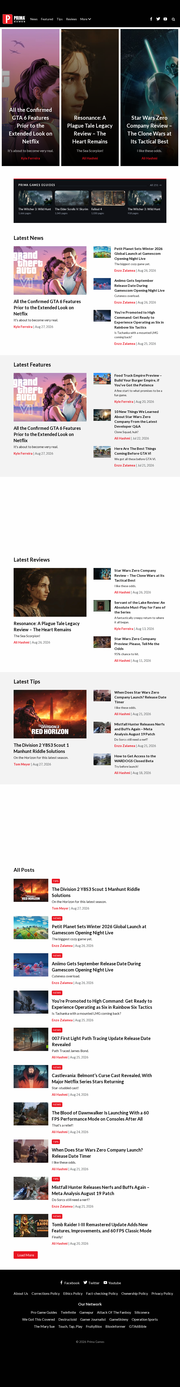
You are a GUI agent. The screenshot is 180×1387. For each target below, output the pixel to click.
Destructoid (67, 1319)
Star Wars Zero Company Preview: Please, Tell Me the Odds (136, 644)
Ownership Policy (134, 1293)
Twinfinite (68, 1312)
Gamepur (86, 1312)
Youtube (114, 1283)
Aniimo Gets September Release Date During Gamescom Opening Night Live (139, 285)
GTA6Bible (137, 1326)
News (34, 19)
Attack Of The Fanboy (114, 1312)
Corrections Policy (46, 1293)
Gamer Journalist (93, 1319)
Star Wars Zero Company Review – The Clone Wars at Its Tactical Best (139, 575)
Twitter (94, 1283)
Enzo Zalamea (124, 270)
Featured (47, 19)
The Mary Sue (44, 1326)
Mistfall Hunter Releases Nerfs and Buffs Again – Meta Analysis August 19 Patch (139, 729)
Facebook (72, 1283)
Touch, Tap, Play (70, 1326)
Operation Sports (145, 1319)
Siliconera (142, 1312)
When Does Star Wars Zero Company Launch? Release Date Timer (140, 697)
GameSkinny (118, 1319)
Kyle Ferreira (30, 158)
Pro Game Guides (44, 1312)
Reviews (71, 19)
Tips (60, 19)
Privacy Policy (162, 1293)
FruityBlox (94, 1326)
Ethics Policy (73, 1293)
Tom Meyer (22, 764)
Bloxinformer (115, 1326)
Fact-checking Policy (102, 1293)
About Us (86, 16)
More (88, 21)
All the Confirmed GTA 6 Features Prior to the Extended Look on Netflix (30, 126)
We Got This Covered (38, 1319)
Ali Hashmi (90, 158)
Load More (25, 1255)
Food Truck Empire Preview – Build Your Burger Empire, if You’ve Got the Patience (138, 380)
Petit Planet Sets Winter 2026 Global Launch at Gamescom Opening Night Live (138, 253)
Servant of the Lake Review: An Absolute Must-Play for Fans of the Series (140, 607)
